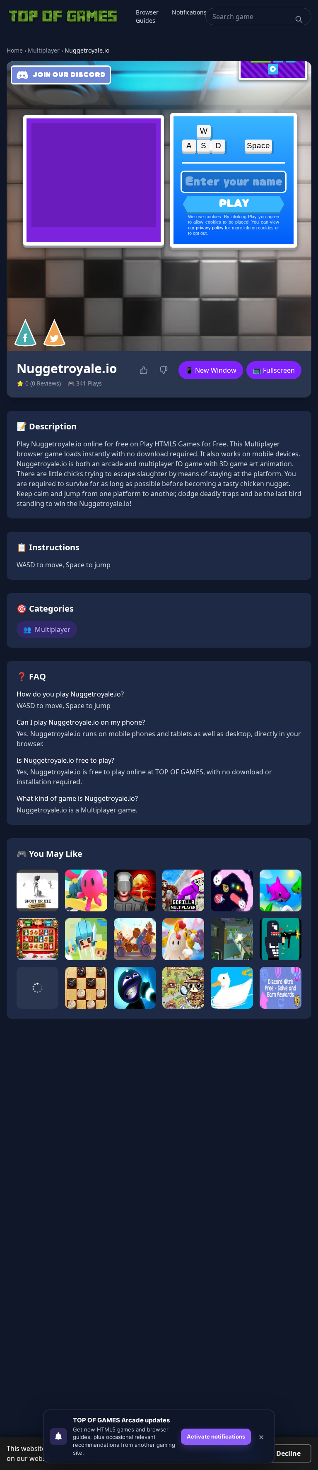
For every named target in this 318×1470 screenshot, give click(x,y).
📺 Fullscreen (274, 370)
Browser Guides (147, 16)
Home (15, 50)
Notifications (189, 12)
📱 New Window (210, 370)
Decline (288, 1453)
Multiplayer (44, 50)
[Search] (299, 19)
